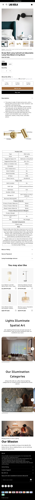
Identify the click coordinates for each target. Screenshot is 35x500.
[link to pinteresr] (6, 486)
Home (3, 49)
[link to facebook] (3, 486)
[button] (3, 4)
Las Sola (6, 497)
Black (4, 64)
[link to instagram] (8, 486)
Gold (10, 64)
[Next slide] (32, 348)
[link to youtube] (11, 486)
